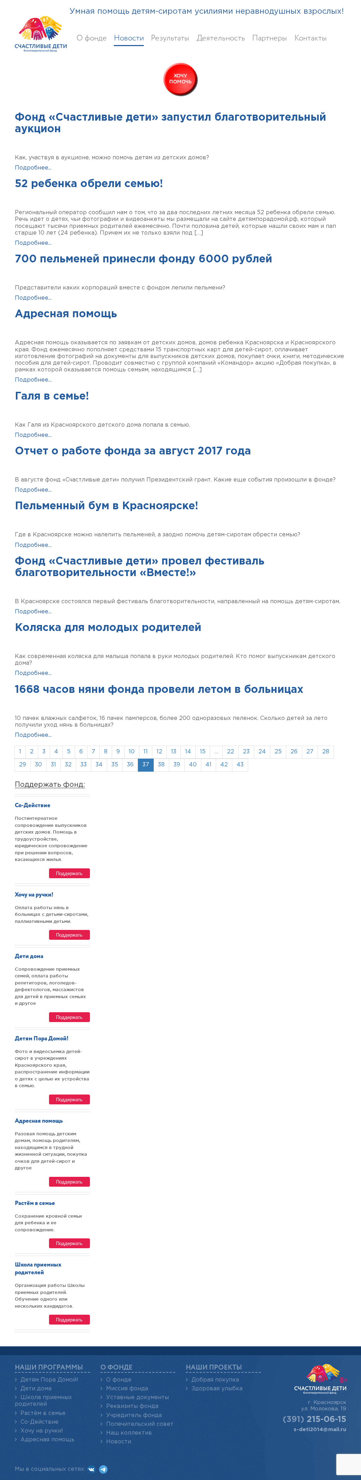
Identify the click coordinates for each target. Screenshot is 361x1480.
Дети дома (29, 956)
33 (83, 764)
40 (193, 764)
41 (209, 764)
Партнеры (269, 38)
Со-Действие (32, 806)
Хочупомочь (180, 79)
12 (159, 751)
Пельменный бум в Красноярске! (106, 506)
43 (240, 764)
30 (38, 764)
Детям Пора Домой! (41, 1039)
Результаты (170, 38)
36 (130, 764)
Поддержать (69, 873)
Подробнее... (33, 168)
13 (173, 751)
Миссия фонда (127, 1388)
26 (294, 751)
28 (325, 751)
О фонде (92, 38)
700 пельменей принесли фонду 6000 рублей (143, 259)
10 (132, 751)
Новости (129, 38)
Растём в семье (35, 1203)
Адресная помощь (66, 314)
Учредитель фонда (134, 1415)
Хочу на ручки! (34, 895)
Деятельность (221, 38)
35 (114, 764)
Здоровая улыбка (217, 1388)
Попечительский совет (139, 1424)
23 (246, 751)
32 (68, 764)
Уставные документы (137, 1397)
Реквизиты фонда (132, 1406)
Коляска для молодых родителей (108, 628)
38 (161, 764)
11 (145, 751)
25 (278, 751)
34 (99, 764)
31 (53, 764)
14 (188, 751)
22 (230, 751)
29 (22, 764)
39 (176, 764)
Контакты (310, 38)
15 (203, 751)
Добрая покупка (215, 1380)
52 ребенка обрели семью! (89, 184)
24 (262, 751)
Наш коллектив (129, 1433)
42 (224, 764)
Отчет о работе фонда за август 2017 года (133, 451)
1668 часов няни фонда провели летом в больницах (159, 690)
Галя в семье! (52, 396)
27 (309, 751)
